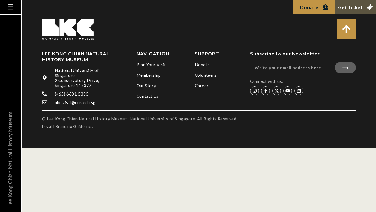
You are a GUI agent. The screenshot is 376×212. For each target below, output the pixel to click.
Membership (149, 75)
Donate (202, 64)
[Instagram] (254, 90)
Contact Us (148, 96)
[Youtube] (287, 90)
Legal (47, 126)
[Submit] (345, 67)
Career (202, 85)
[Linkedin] (298, 90)
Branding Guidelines (74, 126)
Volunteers (206, 75)
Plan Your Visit (151, 64)
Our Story (146, 85)
